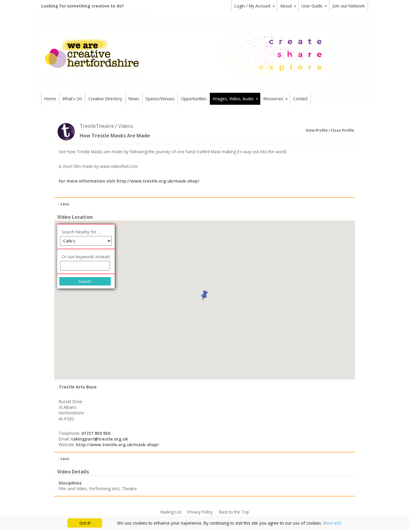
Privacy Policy (200, 512)
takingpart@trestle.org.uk (99, 439)
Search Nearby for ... (81, 232)
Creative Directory (105, 98)
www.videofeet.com (119, 166)
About (288, 6)
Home (50, 98)
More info (332, 523)
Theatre (129, 488)
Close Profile (342, 130)
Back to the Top (234, 512)
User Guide (314, 6)
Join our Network (348, 6)
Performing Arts (104, 488)
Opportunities (194, 98)
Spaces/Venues (160, 98)
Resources (275, 98)
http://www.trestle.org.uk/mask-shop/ (157, 181)
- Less (63, 203)
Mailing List (170, 512)
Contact (300, 98)
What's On (72, 98)
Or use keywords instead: (86, 256)
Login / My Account (254, 6)
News (133, 98)
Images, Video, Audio (235, 98)
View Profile (317, 130)
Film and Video (73, 488)
